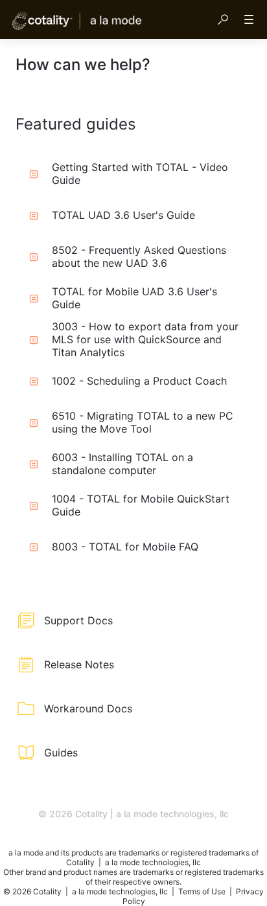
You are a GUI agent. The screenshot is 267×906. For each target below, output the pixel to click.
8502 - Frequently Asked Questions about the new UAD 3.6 (139, 256)
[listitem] (133, 620)
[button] (223, 19)
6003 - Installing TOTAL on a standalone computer (122, 463)
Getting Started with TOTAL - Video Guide (140, 173)
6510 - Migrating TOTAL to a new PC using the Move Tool (142, 422)
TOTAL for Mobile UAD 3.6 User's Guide (134, 298)
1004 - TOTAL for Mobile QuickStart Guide (140, 505)
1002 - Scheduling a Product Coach (139, 380)
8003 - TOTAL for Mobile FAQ (125, 546)
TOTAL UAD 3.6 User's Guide (123, 215)
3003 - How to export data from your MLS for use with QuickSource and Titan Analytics (145, 339)
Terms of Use (202, 891)
